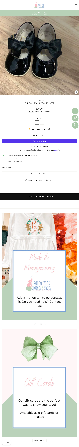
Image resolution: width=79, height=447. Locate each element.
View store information (15, 161)
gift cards (39, 440)
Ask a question (39, 173)
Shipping (31, 111)
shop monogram (40, 324)
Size (39, 118)
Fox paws (40, 100)
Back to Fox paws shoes (41, 196)
